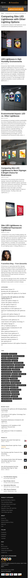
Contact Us (4, 552)
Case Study (14, 360)
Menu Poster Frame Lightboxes (9, 333)
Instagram (3, 534)
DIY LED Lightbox (19, 367)
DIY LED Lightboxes (6, 369)
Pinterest (3, 536)
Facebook (3, 532)
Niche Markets (15, 392)
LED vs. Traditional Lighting (8, 325)
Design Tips (4, 367)
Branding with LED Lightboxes (8, 291)
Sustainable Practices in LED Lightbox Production (13, 343)
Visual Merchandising (6, 401)
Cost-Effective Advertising (8, 365)
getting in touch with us (15, 9)
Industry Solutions (6, 376)
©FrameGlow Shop (6, 569)
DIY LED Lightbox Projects (8, 304)
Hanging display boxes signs (8, 504)
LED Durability (5, 378)
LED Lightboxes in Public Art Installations (11, 430)
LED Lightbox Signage (7, 323)
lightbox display (14, 387)
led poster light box (21, 385)
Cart (2, 526)
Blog (2, 544)
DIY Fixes (11, 367)
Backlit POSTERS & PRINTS (8, 500)
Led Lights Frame (5, 506)
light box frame (5, 389)
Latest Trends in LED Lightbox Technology (12, 321)
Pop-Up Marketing (6, 394)
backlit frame (5, 353)
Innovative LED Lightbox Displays (9, 314)
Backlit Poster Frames (6, 289)
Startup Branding (5, 396)
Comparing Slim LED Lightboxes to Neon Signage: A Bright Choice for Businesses (14, 171)
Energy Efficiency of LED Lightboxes (10, 308)
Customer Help (5, 548)
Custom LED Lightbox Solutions (9, 302)
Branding (4, 358)
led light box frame (15, 380)
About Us (3, 518)
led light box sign (5, 383)
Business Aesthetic (6, 360)
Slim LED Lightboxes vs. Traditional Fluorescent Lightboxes (11, 227)
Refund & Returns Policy (7, 522)
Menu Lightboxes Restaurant (8, 331)
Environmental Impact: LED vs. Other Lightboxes (13, 115)
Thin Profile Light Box (6, 512)
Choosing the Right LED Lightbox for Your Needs (13, 293)
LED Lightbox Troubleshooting (8, 385)
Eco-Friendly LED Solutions (8, 306)
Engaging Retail (16, 369)
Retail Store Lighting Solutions (8, 339)
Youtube (3, 538)
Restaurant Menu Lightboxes (8, 337)
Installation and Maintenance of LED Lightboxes (13, 316)
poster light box (15, 394)
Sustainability (14, 396)
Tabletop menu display (7, 510)
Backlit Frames (13, 353)
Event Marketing (17, 371)
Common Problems (18, 362)
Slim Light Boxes (5, 341)
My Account (4, 546)
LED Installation (13, 378)
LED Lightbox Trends (15, 383)
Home (2, 13)
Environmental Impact (7, 371)
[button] (25, 3)
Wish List (3, 524)
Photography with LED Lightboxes (10, 335)
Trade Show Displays (6, 398)
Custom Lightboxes (19, 365)
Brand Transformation (13, 358)
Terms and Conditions (6, 550)
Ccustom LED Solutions (7, 362)
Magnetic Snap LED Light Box (8, 508)
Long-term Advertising (15, 389)
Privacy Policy (4, 520)
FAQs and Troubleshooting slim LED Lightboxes (13, 310)
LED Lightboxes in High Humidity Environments (11, 60)
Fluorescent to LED (6, 374)
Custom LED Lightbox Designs (9, 300)
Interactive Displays (16, 376)
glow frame (14, 374)
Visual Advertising (17, 398)
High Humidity (22, 374)
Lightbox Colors (5, 387)
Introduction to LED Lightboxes (9, 319)
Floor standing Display (6, 502)
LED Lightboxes (5, 380)
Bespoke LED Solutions (19, 356)
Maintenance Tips (6, 392)
